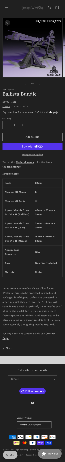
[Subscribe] (53, 379)
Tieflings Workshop (19, 449)
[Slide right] (40, 83)
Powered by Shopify (38, 449)
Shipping (6, 106)
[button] (6, 7)
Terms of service (33, 455)
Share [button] (9, 348)
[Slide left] (25, 83)
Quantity (6, 118)
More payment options (32, 154)
